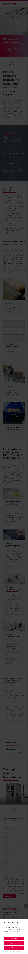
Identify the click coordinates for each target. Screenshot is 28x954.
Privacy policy (16, 951)
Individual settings (14, 948)
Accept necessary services (14, 943)
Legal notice (7, 951)
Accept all (14, 938)
